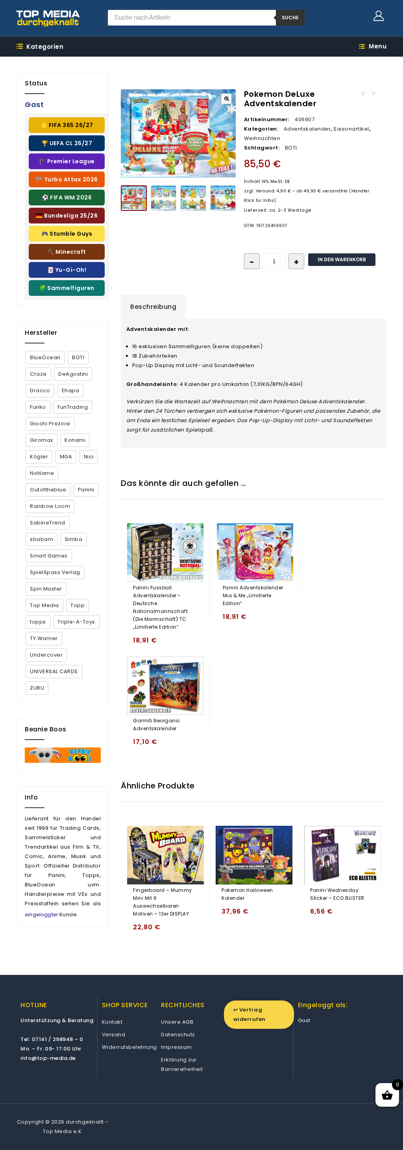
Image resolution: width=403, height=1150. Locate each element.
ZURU (37, 688)
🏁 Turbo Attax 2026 (67, 179)
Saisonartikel (351, 129)
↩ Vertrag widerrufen (249, 1014)
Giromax (41, 440)
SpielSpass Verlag (55, 572)
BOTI (291, 147)
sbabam (41, 539)
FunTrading (72, 407)
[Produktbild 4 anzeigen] (223, 198)
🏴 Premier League (67, 161)
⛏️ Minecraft (66, 252)
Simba (74, 539)
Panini (86, 489)
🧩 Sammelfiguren (66, 288)
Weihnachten (262, 138)
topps (38, 622)
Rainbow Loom (50, 506)
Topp (77, 605)
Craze (38, 374)
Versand (114, 1034)
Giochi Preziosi (50, 423)
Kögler (39, 456)
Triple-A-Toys (76, 622)
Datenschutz (178, 1034)
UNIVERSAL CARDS (54, 671)
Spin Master (46, 589)
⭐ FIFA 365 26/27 (67, 125)
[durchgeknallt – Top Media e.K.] (48, 18)
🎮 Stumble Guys (66, 234)
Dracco (40, 390)
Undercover (46, 655)
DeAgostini (73, 374)
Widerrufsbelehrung (129, 1047)
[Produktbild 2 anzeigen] (164, 198)
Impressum (176, 1047)
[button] (226, 99)
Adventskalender (307, 129)
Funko (38, 407)
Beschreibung (153, 306)
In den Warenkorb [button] (141, 644)
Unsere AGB (177, 1022)
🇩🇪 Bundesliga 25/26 (67, 216)
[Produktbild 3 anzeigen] (193, 198)
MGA (66, 456)
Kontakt (112, 1022)
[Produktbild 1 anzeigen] (134, 198)
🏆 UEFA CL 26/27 (66, 143)
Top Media (44, 605)
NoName (42, 473)
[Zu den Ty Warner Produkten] (63, 755)
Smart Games (49, 555)
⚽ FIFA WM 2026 (67, 197)
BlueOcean (45, 357)
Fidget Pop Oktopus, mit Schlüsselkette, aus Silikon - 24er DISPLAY (373, 93)
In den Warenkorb (342, 259)
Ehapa (70, 390)
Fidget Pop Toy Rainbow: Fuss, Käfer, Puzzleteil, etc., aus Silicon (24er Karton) (363, 93)
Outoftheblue (48, 489)
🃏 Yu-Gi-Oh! (67, 270)
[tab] (153, 306)
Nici (89, 456)
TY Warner (44, 638)
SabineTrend (47, 522)
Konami (75, 440)
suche (290, 17)
